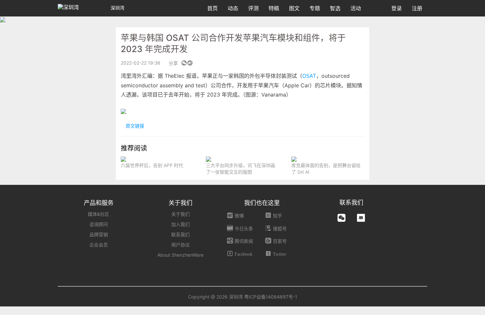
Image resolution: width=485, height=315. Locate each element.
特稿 (274, 8)
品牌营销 (98, 234)
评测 (253, 8)
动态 (233, 8)
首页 (212, 8)
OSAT (309, 75)
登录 (396, 8)
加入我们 (180, 224)
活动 (355, 8)
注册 (417, 8)
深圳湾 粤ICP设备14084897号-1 (263, 297)
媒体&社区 (98, 214)
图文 (294, 8)
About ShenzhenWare (180, 255)
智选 (335, 8)
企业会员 (98, 244)
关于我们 (180, 214)
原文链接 (134, 126)
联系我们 (180, 234)
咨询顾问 (98, 224)
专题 (314, 8)
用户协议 (180, 244)
